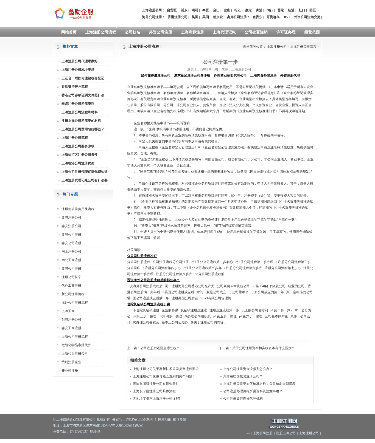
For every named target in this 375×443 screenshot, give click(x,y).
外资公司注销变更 (307, 17)
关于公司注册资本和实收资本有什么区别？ (263, 348)
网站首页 (69, 32)
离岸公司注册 (237, 17)
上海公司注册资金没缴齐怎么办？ (248, 369)
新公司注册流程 (73, 294)
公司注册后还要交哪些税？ (160, 348)
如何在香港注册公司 (155, 75)
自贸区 (172, 10)
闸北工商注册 (71, 260)
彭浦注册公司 (71, 319)
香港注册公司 (178, 17)
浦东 (184, 10)
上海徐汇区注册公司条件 (79, 155)
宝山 (227, 10)
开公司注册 (69, 371)
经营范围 (312, 32)
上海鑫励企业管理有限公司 (76, 419)
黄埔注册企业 (71, 362)
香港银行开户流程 (74, 87)
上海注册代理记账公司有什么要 (84, 180)
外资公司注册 (160, 32)
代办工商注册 (71, 285)
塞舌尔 (257, 17)
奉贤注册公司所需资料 (77, 104)
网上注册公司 (71, 251)
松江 (237, 10)
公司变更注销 (256, 32)
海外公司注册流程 (74, 302)
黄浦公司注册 (71, 268)
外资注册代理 (290, 75)
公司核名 (132, 32)
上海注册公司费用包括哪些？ (82, 129)
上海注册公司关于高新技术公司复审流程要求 (166, 369)
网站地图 (164, 419)
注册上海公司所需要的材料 (81, 121)
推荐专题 (179, 419)
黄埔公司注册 (71, 234)
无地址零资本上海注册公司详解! (156, 398)
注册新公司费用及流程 (77, 209)
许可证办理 (286, 32)
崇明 (195, 10)
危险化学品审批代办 (76, 345)
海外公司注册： (153, 17)
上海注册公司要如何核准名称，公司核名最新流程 (259, 384)
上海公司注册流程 (74, 336)
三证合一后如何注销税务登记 (82, 78)
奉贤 (205, 10)
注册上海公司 (286, 433)
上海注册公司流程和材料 (79, 112)
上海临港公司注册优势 (77, 163)
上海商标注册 (192, 32)
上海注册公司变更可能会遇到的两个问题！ (164, 376)
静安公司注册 (71, 243)
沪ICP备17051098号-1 (140, 419)
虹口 (302, 10)
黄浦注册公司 (71, 217)
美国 (205, 17)
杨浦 (291, 10)
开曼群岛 (273, 17)
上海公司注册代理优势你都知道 (84, 172)
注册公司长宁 (71, 277)
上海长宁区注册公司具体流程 (154, 391)
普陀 (280, 10)
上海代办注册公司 (74, 353)
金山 (216, 10)
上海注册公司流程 (100, 32)
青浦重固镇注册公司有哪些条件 (156, 384)
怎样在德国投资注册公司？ (243, 376)
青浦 (259, 10)
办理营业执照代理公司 (230, 75)
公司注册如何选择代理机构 (243, 398)
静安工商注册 (71, 328)
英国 (195, 17)
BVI (287, 17)
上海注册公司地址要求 (77, 70)
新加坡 (218, 17)
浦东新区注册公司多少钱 (192, 75)
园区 (312, 10)
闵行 (270, 10)
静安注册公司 (71, 226)
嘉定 (248, 10)
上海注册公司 (277, 47)
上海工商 (68, 311)
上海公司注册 (263, 433)
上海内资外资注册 (263, 75)
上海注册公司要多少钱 (77, 146)
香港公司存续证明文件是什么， (84, 95)
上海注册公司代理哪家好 (79, 61)
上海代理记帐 (224, 32)
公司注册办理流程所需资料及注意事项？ (252, 391)
